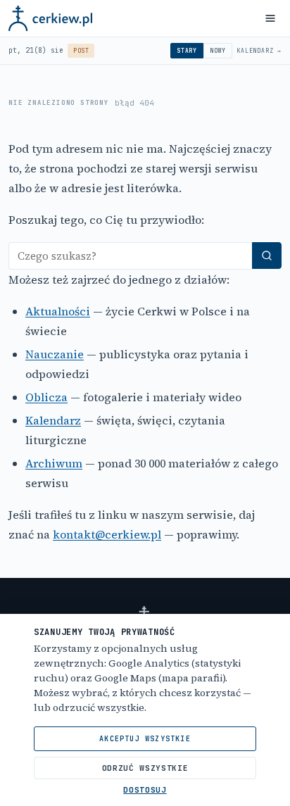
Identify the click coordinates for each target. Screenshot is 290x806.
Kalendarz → (259, 50)
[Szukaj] (267, 255)
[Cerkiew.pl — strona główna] (50, 18)
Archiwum (53, 463)
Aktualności (57, 311)
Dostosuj (144, 790)
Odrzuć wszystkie (145, 768)
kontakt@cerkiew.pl (107, 534)
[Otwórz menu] (270, 18)
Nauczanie (54, 354)
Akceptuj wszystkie (145, 738)
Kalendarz (53, 420)
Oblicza (46, 397)
